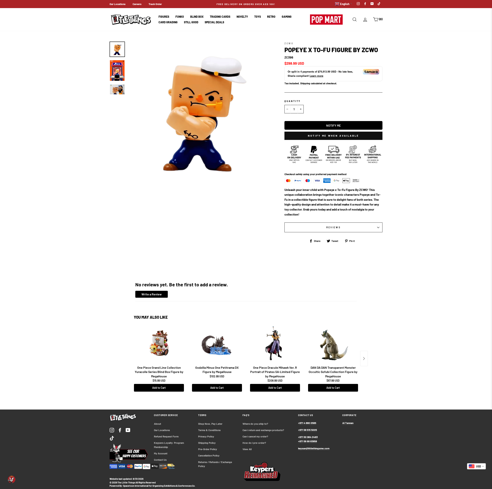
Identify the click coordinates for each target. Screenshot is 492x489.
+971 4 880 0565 (307, 423)
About (157, 423)
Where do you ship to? (255, 423)
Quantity (292, 101)
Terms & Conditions (209, 430)
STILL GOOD (191, 22)
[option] (246, 4)
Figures (164, 16)
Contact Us (160, 459)
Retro (271, 16)
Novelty (242, 16)
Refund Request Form (166, 436)
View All (247, 449)
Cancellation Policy (208, 455)
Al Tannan (347, 423)
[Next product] (364, 358)
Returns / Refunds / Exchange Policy (215, 464)
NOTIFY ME (333, 125)
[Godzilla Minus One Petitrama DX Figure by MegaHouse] (217, 344)
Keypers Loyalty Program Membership (169, 445)
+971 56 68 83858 (307, 441)
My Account (160, 453)
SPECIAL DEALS (214, 22)
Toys (257, 16)
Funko (179, 16)
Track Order (155, 4)
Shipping (305, 83)
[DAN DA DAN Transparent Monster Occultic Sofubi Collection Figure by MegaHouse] (333, 344)
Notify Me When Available (333, 135)
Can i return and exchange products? (263, 430)
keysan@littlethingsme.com (313, 448)
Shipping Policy (207, 442)
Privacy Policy (206, 436)
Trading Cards (220, 16)
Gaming (287, 16)
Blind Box (197, 16)
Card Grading (168, 22)
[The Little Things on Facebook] (120, 429)
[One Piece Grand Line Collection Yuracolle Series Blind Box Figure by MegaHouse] (159, 344)
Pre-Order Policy (208, 449)
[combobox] (476, 466)
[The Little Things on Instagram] (112, 429)
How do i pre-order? (254, 442)
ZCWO (288, 43)
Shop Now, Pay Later (210, 423)
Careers (137, 4)
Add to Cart (159, 387)
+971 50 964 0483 (308, 437)
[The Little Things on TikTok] (112, 438)
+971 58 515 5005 (307, 429)
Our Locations (117, 4)
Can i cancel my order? (255, 436)
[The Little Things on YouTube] (128, 429)
